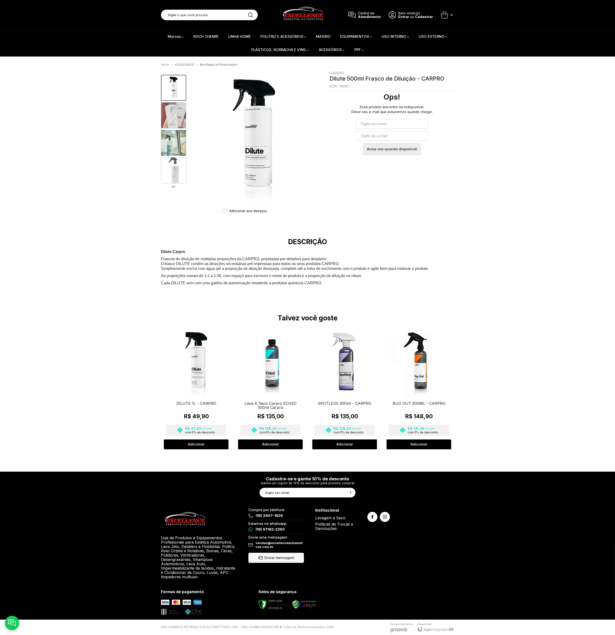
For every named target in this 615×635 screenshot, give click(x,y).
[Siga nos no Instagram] (385, 517)
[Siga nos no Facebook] (372, 517)
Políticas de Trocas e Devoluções (334, 526)
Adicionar (196, 444)
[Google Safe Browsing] (304, 604)
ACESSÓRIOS (184, 64)
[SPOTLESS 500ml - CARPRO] (345, 389)
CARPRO (337, 73)
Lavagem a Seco (330, 517)
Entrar (403, 17)
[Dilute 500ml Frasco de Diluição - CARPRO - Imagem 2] (173, 115)
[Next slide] (173, 186)
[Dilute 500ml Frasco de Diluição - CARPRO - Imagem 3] (173, 143)
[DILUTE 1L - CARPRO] (196, 389)
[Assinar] (351, 492)
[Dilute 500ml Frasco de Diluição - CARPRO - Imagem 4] (173, 170)
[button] (173, 88)
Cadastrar (424, 17)
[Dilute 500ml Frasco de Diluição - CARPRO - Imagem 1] (173, 88)
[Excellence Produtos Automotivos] (303, 15)
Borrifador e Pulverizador (218, 64)
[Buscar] (250, 15)
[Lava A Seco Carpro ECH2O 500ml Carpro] (270, 389)
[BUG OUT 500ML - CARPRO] (419, 389)
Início (165, 64)
